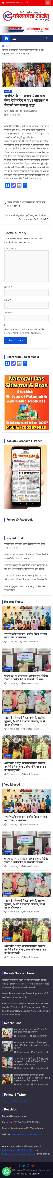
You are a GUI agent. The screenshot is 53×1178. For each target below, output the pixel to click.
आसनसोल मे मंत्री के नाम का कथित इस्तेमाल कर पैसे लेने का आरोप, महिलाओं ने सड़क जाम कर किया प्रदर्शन (25, 767)
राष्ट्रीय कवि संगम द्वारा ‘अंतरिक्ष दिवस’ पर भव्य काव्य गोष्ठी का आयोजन (31, 1030)
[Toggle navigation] (14, 38)
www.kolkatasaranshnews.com (27, 1134)
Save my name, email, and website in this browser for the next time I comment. (24, 331)
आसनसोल (8, 91)
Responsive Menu (48, 2)
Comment (10, 248)
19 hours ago (13, 683)
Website (8, 312)
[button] (6, 1171)
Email (7, 300)
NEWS (7, 627)
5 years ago (12, 111)
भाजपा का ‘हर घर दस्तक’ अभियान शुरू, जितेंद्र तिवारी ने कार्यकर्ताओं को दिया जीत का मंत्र (31, 1045)
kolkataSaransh (30, 111)
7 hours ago (12, 641)
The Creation (34, 1173)
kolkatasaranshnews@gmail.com (19, 1154)
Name (8, 287)
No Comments (14, 115)
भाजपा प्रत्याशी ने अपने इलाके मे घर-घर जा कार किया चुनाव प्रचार (26, 204)
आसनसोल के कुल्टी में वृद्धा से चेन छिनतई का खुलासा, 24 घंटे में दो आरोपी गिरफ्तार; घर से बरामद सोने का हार (24, 721)
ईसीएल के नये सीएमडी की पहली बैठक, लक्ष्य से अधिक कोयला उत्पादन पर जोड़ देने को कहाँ (25, 217)
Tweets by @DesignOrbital (15, 1101)
